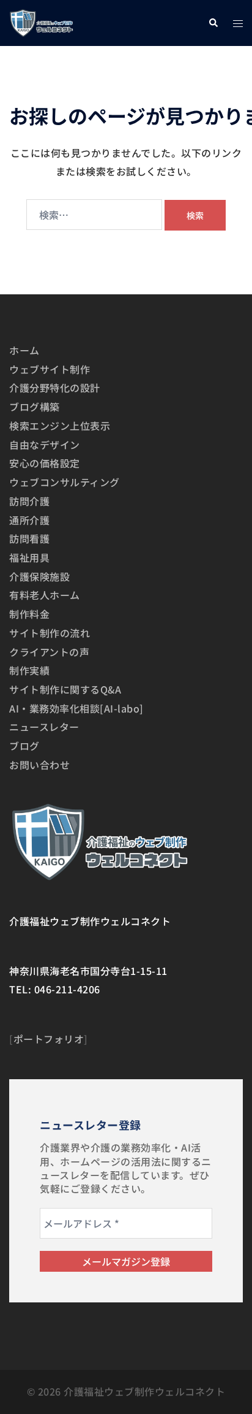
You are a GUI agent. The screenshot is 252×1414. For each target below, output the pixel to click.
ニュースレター (44, 726)
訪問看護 (29, 538)
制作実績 (29, 670)
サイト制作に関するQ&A (65, 689)
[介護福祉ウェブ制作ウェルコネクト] (41, 21)
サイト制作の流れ (49, 632)
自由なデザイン (44, 444)
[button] (213, 23)
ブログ (24, 745)
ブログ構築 (34, 406)
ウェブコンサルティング (64, 482)
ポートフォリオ (48, 1038)
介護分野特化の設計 (54, 387)
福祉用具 (29, 557)
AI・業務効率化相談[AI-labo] (76, 708)
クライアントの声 (49, 651)
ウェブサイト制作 (49, 369)
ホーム (24, 350)
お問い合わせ (39, 764)
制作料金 (29, 613)
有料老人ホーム (44, 594)
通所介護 (29, 520)
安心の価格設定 (44, 463)
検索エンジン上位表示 (59, 425)
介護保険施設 (39, 576)
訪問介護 (29, 501)
